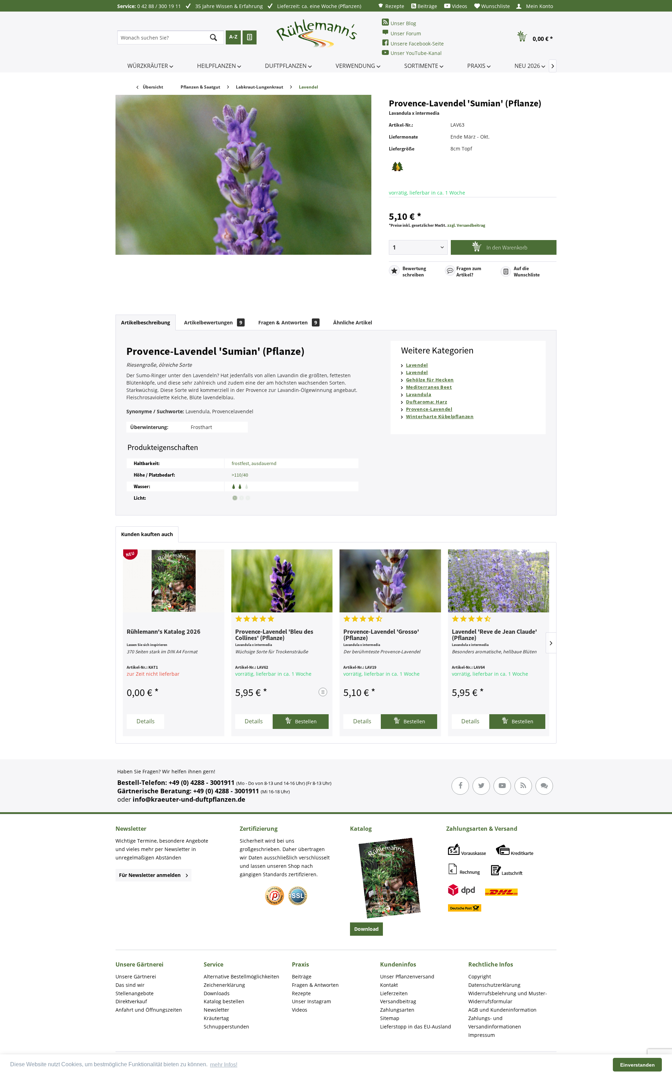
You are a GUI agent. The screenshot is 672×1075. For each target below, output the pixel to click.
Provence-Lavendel (429, 409)
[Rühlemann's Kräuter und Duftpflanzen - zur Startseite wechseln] (317, 37)
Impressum (481, 1035)
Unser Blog (403, 23)
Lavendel (417, 365)
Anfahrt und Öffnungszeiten (148, 1009)
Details (145, 721)
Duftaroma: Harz (426, 402)
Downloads (217, 993)
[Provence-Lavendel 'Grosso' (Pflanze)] (390, 580)
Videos (458, 6)
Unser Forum (406, 33)
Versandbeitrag (398, 1001)
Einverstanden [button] (637, 1065)
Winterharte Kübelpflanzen (440, 416)
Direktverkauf (131, 1001)
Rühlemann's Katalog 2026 (164, 631)
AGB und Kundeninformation (502, 1009)
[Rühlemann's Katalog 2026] (173, 580)
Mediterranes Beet (429, 387)
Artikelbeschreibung (145, 322)
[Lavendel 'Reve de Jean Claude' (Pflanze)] (499, 580)
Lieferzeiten (394, 993)
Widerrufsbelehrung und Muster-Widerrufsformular (507, 997)
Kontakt (389, 985)
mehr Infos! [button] (223, 1065)
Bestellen (305, 721)
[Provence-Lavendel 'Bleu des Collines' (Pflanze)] (282, 580)
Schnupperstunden (226, 1026)
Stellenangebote (134, 993)
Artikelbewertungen (213, 322)
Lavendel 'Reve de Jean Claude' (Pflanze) (494, 635)
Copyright (479, 976)
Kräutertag (216, 1018)
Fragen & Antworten (287, 322)
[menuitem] (391, 5)
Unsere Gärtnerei (135, 976)
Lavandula (419, 394)
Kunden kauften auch (147, 534)
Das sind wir (130, 985)
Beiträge (426, 6)
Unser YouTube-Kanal (416, 53)
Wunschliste (495, 6)
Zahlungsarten (397, 1009)
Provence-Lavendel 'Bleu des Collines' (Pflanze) (274, 635)
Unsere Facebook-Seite (417, 43)
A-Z (233, 36)
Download (366, 929)
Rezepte (394, 6)
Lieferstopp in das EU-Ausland (415, 1026)
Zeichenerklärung (224, 985)
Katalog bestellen (224, 1001)
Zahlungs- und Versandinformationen (494, 1022)
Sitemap (389, 1018)
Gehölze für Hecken (430, 380)
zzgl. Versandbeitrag (466, 225)
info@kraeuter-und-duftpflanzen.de (189, 799)
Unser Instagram (311, 1001)
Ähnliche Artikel (352, 322)
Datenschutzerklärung (494, 985)
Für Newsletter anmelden (150, 875)
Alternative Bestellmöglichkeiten (241, 976)
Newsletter (216, 1009)
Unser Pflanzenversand (407, 976)
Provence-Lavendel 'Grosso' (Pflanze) (381, 635)
